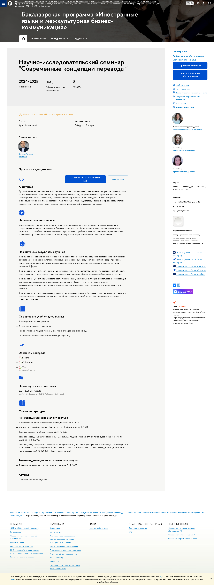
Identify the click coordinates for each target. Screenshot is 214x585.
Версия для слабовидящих (21, 546)
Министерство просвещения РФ (182, 535)
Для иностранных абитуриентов (190, 74)
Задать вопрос (118, 179)
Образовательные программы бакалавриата (59, 512)
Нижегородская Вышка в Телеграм (191, 270)
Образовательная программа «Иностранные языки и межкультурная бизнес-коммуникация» (165, 512)
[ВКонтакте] (174, 285)
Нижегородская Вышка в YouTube (190, 274)
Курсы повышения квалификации (64, 546)
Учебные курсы (182, 85)
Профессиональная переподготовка (65, 550)
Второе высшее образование (62, 536)
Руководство (15, 532)
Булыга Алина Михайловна (184, 150)
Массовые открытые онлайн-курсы (183, 538)
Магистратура (55, 532)
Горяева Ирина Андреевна (184, 171)
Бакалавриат (55, 528)
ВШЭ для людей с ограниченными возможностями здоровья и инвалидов (26, 551)
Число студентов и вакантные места (191, 92)
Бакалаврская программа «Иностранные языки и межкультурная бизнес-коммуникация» (80, 20)
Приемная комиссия (190, 65)
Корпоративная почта (138, 528)
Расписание (181, 103)
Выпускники (54, 561)
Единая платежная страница (22, 557)
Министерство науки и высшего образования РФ (181, 529)
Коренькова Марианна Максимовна (187, 129)
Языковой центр (56, 557)
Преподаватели (183, 88)
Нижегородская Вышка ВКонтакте (191, 266)
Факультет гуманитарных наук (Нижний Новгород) (102, 512)
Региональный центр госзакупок (63, 554)
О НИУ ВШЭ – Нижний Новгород (24, 528)
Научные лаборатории (98, 528)
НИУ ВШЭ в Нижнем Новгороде (24, 512)
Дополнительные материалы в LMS (85, 179)
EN (192, 3)
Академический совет (185, 107)
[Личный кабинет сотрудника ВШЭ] (204, 3)
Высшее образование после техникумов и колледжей (62, 541)
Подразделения (17, 542)
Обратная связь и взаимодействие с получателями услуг (65, 566)
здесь (162, 577)
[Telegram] (178, 285)
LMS (130, 532)
